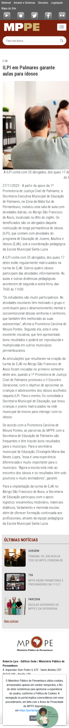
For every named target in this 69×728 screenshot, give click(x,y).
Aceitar (34, 718)
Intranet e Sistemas (24, 2)
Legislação (57, 2)
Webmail (6, 2)
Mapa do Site (8, 8)
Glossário (43, 2)
